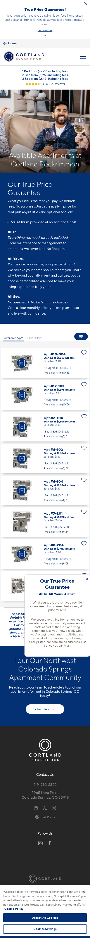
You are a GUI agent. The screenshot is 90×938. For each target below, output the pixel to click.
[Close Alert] (86, 3)
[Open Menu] (83, 57)
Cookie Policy (13, 908)
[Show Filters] (81, 336)
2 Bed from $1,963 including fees (45, 75)
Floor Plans (34, 338)
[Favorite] (84, 352)
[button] (44, 35)
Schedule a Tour (45, 709)
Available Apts (13, 338)
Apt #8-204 (45, 554)
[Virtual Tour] (22, 363)
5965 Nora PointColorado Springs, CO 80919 (45, 795)
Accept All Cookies (45, 917)
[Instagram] (40, 843)
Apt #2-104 (45, 427)
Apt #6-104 (45, 490)
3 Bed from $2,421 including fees (45, 78)
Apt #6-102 (45, 458)
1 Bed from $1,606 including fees (45, 71)
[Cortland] (45, 878)
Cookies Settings (45, 929)
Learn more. (45, 30)
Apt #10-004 (45, 363)
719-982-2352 (45, 784)
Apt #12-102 (45, 395)
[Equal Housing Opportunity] (36, 807)
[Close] (84, 892)
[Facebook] (49, 843)
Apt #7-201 (45, 522)
